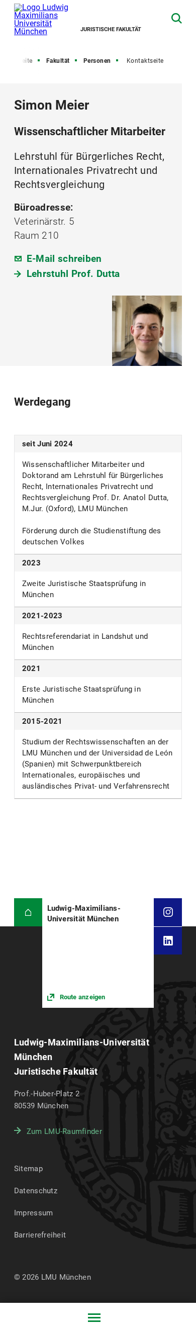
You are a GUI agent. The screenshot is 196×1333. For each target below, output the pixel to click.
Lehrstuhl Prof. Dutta (73, 273)
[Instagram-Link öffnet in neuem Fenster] (168, 912)
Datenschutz (35, 1190)
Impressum (33, 1212)
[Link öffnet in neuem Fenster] (98, 953)
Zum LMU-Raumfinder (64, 1131)
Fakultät (58, 60)
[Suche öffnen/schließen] (176, 18)
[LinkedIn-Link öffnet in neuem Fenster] (168, 941)
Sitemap (28, 1168)
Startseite (19, 60)
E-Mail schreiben (64, 258)
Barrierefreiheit (40, 1235)
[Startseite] (28, 912)
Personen (97, 60)
